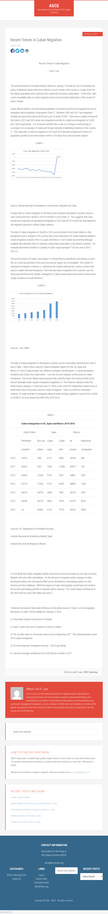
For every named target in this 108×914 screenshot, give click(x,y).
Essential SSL (6, 912)
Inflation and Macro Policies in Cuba (26, 816)
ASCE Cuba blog (90, 672)
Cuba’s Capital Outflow (20, 797)
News (15, 878)
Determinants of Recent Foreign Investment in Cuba (33, 809)
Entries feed (41, 878)
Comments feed (41, 882)
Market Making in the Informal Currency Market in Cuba (34, 803)
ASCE (54, 5)
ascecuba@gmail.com (80, 772)
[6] (51, 593)
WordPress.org (41, 886)
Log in (41, 875)
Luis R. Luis (15, 45)
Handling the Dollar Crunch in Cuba (25, 822)
